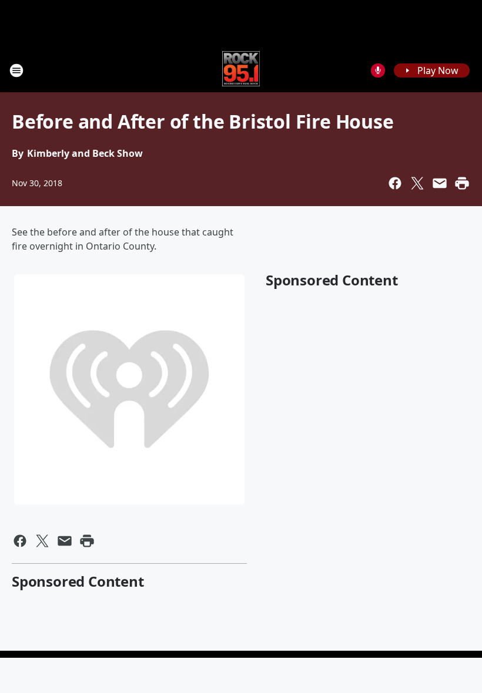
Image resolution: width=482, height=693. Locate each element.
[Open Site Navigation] (16, 70)
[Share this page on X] (417, 183)
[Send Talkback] (378, 70)
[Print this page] (462, 183)
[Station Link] (241, 70)
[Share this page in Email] (439, 183)
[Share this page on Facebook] (395, 183)
